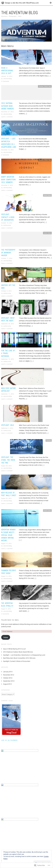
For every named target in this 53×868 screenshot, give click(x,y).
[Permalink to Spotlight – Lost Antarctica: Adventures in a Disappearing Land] (26, 129)
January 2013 (7, 671)
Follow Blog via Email (10, 620)
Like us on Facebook (9, 740)
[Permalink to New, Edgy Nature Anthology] (22, 377)
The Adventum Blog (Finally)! (7, 604)
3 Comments (5, 614)
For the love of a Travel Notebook (8, 353)
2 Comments (5, 81)
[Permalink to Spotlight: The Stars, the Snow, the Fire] (26, 447)
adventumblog (7, 78)
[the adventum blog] (26, 32)
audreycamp (7, 225)
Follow (5, 637)
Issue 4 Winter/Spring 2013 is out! (7, 71)
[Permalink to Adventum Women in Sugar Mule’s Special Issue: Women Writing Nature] (20, 518)
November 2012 (8, 675)
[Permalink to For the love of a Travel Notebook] (26, 341)
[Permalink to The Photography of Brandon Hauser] (26, 240)
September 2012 (8, 681)
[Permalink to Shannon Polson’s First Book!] (26, 560)
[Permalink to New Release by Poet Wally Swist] (26, 483)
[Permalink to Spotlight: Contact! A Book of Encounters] (19, 203)
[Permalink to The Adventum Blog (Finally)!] (26, 593)
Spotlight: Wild (7, 425)
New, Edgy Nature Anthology (8, 389)
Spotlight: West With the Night (8, 319)
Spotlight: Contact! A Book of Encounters (7, 217)
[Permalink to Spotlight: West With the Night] (26, 308)
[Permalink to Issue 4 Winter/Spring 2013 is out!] (26, 58)
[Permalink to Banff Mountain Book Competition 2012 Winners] (26, 167)
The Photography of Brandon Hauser (8, 253)
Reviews (41, 86)
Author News (47, 195)
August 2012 (7, 684)
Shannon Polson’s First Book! (8, 571)
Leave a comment (6, 117)
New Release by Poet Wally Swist (8, 494)
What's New (47, 51)
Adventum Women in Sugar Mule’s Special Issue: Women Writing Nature (8, 535)
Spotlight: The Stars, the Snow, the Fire (8, 460)
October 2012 (7, 678)
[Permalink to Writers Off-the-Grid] (26, 275)
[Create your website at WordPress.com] (26, 3)
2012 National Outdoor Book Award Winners (7, 106)
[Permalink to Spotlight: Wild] (22, 414)
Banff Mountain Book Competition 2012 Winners (8, 180)
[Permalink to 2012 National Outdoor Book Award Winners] (26, 93)
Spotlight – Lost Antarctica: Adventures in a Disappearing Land (8, 142)
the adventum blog (19, 12)
